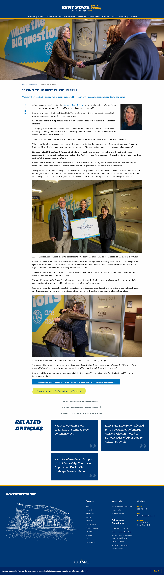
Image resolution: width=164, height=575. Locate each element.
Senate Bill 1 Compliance (120, 545)
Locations (89, 535)
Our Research (90, 542)
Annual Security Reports (120, 528)
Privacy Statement (118, 541)
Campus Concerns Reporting (121, 532)
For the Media (116, 510)
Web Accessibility (117, 548)
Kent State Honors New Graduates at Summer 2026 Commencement (72, 429)
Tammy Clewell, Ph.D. (73, 105)
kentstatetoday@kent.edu (146, 515)
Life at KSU (89, 531)
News (87, 538)
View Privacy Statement (78, 570)
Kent (23, 84)
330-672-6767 (142, 509)
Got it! (156, 570)
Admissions (89, 513)
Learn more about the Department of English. (59, 391)
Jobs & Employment (92, 528)
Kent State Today (82, 8)
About (88, 506)
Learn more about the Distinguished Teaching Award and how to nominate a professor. (76, 382)
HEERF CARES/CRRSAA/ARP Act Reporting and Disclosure (122, 536)
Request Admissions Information (122, 506)
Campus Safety (91, 524)
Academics (89, 510)
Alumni (88, 517)
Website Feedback (118, 513)
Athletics (89, 520)
